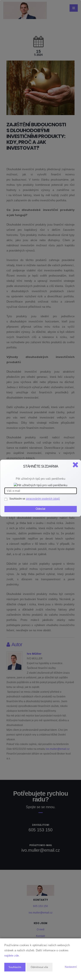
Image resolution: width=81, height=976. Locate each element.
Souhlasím (15, 967)
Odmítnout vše (39, 967)
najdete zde (11, 955)
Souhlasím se (17, 498)
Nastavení (71, 966)
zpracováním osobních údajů (43, 498)
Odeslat (40, 508)
